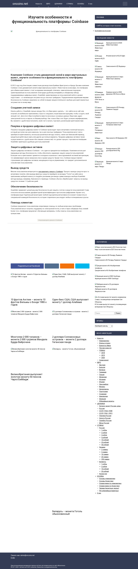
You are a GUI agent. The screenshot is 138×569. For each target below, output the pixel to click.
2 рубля (104, 433)
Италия (102, 382)
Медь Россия (104, 423)
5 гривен (104, 452)
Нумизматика (104, 341)
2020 (103, 358)
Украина (102, 447)
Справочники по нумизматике (110, 483)
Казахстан (103, 474)
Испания (102, 379)
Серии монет (104, 360)
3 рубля (104, 435)
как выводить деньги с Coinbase (50, 172)
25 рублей (105, 442)
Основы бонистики (106, 481)
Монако (102, 387)
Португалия (103, 391)
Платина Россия (105, 416)
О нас (90, 4)
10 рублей (105, 440)
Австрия (102, 365)
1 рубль (104, 430)
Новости (39, 4)
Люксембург (103, 384)
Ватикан (102, 370)
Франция (102, 399)
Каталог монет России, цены (110, 406)
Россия (102, 408)
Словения (102, 394)
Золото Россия (105, 418)
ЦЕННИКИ (58, 4)
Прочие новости (105, 348)
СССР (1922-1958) (105, 411)
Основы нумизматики (107, 479)
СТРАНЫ (70, 4)
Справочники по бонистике (109, 486)
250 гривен (105, 459)
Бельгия (102, 367)
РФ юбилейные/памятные (109, 491)
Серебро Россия (105, 421)
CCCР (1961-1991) (105, 413)
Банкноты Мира (105, 346)
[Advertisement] (50, 241)
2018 (103, 353)
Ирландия (103, 377)
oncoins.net (20, 3)
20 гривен (104, 457)
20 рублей (105, 471)
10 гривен (104, 454)
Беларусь (102, 462)
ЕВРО (48, 4)
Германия (102, 372)
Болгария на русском (103, 31)
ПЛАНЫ (102, 350)
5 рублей (104, 437)
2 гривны (104, 450)
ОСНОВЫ (80, 4)
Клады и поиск (104, 343)
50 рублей (105, 445)
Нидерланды (104, 389)
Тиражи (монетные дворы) (109, 488)
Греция (101, 375)
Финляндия (103, 396)
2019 (103, 355)
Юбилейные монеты (106, 401)
